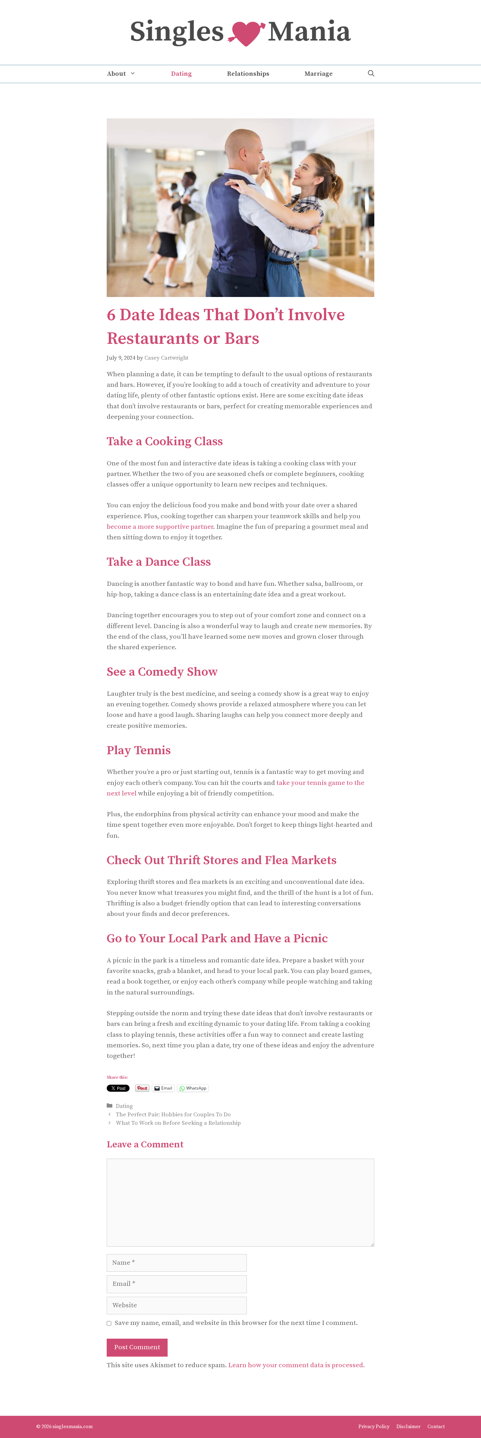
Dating (181, 74)
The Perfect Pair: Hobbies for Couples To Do (173, 1114)
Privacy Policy (373, 1427)
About (116, 74)
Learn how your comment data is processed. (296, 1365)
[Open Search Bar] (371, 74)
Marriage (319, 74)
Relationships (248, 74)
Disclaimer (408, 1427)
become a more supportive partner (160, 527)
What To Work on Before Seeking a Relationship (178, 1123)
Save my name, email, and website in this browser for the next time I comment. (236, 1323)
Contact (436, 1427)
